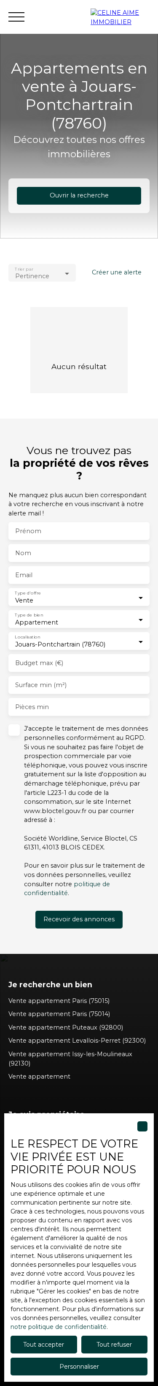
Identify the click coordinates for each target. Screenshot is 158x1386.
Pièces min (32, 707)
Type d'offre (28, 593)
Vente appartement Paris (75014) (59, 1014)
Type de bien (29, 615)
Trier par (24, 269)
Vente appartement (39, 1076)
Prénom (28, 531)
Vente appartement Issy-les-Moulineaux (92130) (70, 1058)
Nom (23, 553)
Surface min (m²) (41, 685)
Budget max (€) (39, 663)
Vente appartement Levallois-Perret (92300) (77, 1040)
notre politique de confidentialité (59, 1327)
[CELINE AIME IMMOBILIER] (120, 17)
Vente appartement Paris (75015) (59, 1001)
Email (23, 575)
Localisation (27, 637)
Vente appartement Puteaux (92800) (65, 1027)
